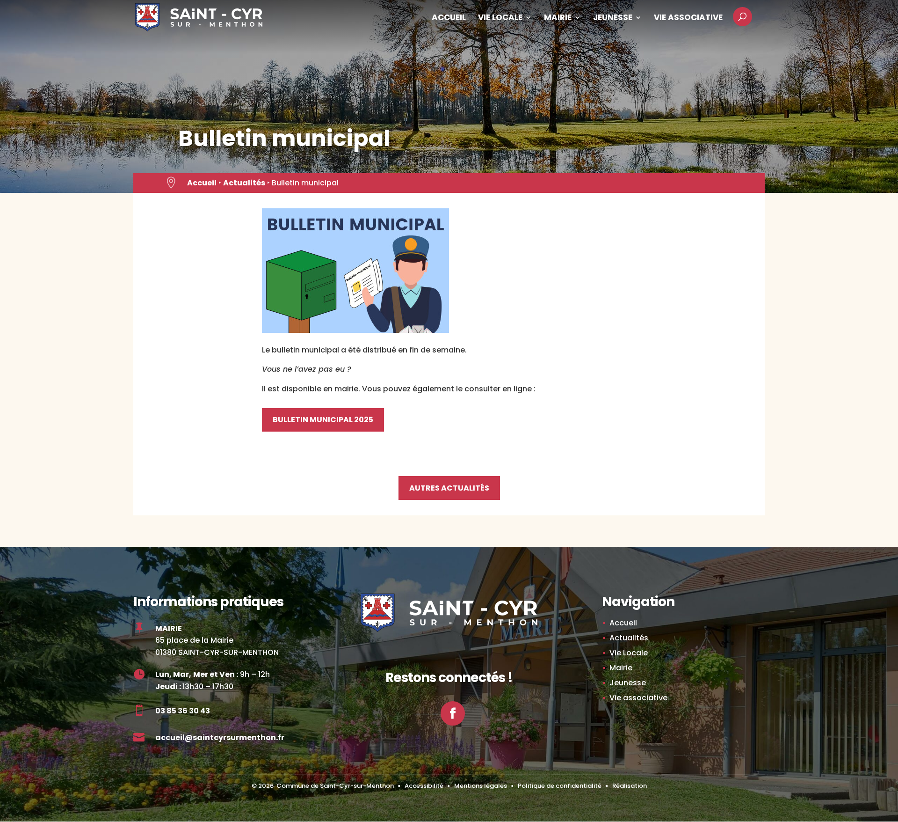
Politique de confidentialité (559, 785)
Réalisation (629, 785)
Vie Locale (500, 18)
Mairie (558, 18)
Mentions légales (480, 785)
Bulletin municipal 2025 (323, 419)
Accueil (449, 18)
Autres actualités (449, 488)
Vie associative (688, 18)
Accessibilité (424, 785)
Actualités (244, 182)
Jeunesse (612, 18)
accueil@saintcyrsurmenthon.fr (219, 737)
